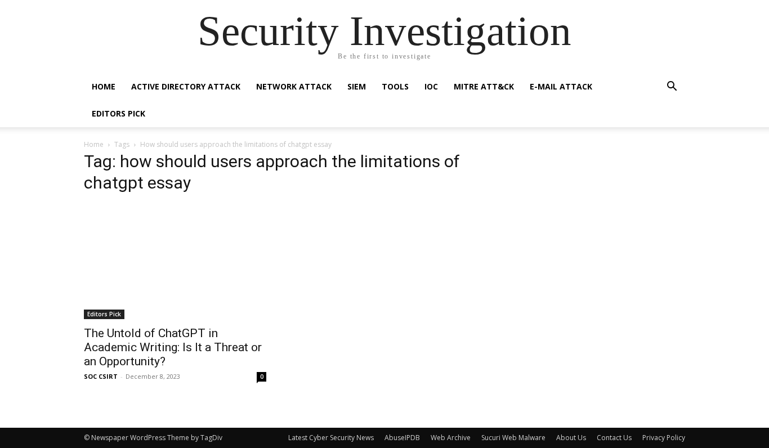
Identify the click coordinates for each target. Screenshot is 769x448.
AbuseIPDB (402, 437)
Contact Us (614, 437)
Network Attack (294, 86)
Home (103, 86)
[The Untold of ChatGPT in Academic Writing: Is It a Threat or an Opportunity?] (175, 261)
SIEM (356, 86)
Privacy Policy (663, 437)
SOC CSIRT (101, 376)
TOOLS (395, 86)
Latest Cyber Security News (331, 437)
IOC (431, 86)
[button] (671, 87)
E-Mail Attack (561, 86)
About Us (571, 437)
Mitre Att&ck (484, 86)
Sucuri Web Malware (513, 437)
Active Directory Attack (185, 86)
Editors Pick (118, 113)
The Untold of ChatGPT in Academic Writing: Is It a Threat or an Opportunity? (173, 347)
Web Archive (451, 437)
